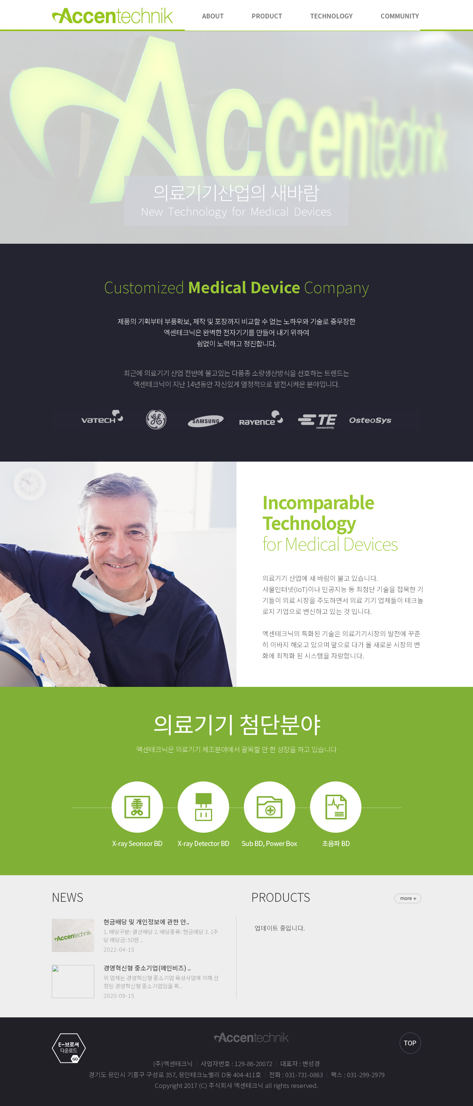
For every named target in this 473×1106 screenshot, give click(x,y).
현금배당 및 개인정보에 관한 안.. (146, 921)
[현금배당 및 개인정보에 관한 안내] (73, 923)
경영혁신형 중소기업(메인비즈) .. (147, 967)
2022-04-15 (119, 949)
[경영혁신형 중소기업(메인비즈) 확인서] (73, 969)
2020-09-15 (119, 995)
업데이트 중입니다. (280, 927)
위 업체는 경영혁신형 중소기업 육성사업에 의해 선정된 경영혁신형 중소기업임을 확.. (161, 982)
